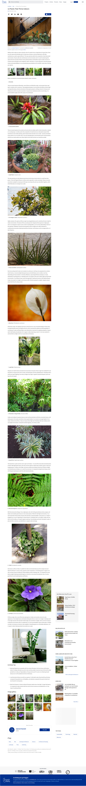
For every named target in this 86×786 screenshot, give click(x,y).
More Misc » (76, 701)
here (25, 49)
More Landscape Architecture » (72, 674)
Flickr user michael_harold (14, 320)
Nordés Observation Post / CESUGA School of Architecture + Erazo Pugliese (71, 658)
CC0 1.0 (24, 214)
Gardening (24, 744)
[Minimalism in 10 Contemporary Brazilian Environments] (59, 644)
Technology (67, 734)
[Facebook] (9, 14)
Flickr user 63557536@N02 (14, 264)
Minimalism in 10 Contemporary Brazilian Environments (70, 642)
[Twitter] (12, 14)
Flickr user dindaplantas (24, 362)
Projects (46, 2)
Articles (51, 2)
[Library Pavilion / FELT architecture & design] (60, 608)
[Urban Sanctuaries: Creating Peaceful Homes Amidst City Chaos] (59, 635)
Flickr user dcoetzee (13, 214)
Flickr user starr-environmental (15, 410)
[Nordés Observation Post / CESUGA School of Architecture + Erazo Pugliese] (59, 660)
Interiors (33, 741)
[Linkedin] (15, 14)
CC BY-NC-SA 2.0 (22, 364)
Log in (71, 2)
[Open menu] (83, 2)
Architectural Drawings (43, 741)
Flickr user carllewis (12, 610)
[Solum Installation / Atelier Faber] (59, 669)
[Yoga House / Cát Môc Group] (60, 599)
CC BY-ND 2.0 (32, 662)
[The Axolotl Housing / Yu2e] (60, 616)
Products (56, 2)
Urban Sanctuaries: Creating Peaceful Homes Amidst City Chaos (71, 633)
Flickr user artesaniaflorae (19, 662)
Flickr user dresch (12, 505)
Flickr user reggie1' (12, 171)
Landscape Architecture (24, 741)
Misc (15, 741)
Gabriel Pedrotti (21, 729)
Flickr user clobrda (12, 123)
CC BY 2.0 (28, 410)
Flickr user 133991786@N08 (18, 562)
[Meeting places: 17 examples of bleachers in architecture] (59, 697)
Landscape (11, 744)
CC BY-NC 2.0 (24, 123)
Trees (17, 744)
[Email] (18, 14)
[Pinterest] (21, 14)
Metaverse (59, 737)
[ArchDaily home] (4, 2)
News (60, 2)
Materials (75, 734)
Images (64, 2)
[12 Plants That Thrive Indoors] (12, 698)
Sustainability (59, 734)
